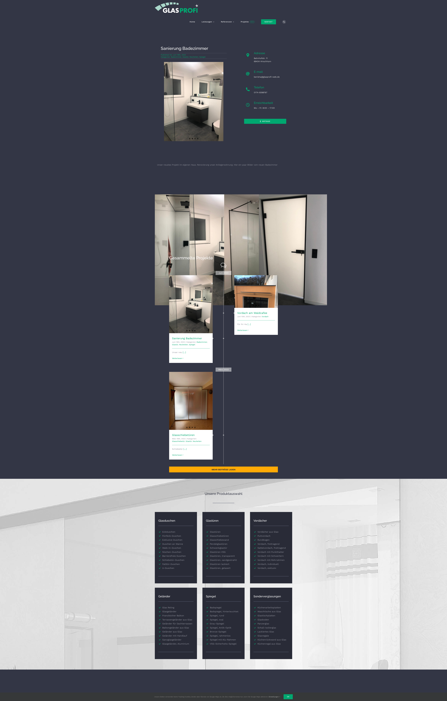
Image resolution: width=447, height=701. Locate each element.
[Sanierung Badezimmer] (191, 304)
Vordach (265, 317)
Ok (288, 697)
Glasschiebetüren (183, 435)
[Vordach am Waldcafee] (256, 291)
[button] (284, 22)
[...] (184, 352)
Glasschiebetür (178, 441)
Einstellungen (274, 697)
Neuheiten (194, 57)
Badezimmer (176, 57)
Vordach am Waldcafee (252, 313)
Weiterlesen (177, 358)
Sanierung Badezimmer (187, 338)
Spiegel (202, 57)
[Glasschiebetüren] (191, 401)
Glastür (185, 57)
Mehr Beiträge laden (223, 469)
